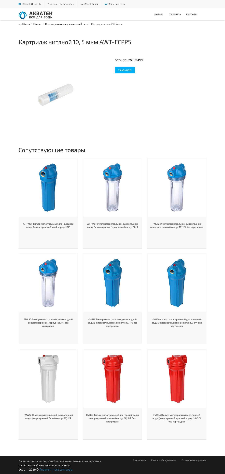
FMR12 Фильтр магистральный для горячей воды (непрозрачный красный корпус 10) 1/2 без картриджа (112, 418)
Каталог (159, 14)
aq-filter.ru (24, 24)
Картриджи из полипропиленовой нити (66, 24)
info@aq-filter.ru (89, 3)
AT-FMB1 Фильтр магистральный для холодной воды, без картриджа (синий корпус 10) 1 (48, 225)
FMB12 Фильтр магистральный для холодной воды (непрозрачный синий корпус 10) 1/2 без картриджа (112, 322)
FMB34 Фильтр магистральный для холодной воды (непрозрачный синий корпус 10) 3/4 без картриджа (177, 322)
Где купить (175, 14)
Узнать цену (125, 70)
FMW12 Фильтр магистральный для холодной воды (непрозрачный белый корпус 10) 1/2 (48, 417)
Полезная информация (194, 460)
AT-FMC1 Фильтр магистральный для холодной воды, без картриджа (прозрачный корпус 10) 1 (112, 225)
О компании (139, 460)
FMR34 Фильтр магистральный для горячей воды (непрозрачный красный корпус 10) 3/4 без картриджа (177, 418)
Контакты (191, 14)
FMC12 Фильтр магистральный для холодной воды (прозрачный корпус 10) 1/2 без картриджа (176, 225)
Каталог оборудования (163, 460)
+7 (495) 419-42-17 (31, 3)
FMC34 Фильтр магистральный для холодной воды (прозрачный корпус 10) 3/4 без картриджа (48, 322)
